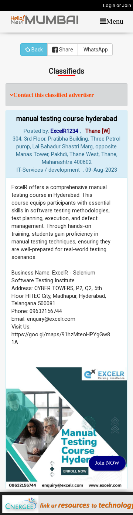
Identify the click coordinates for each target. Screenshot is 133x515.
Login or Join (117, 5)
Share (65, 50)
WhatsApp (95, 50)
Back (36, 50)
